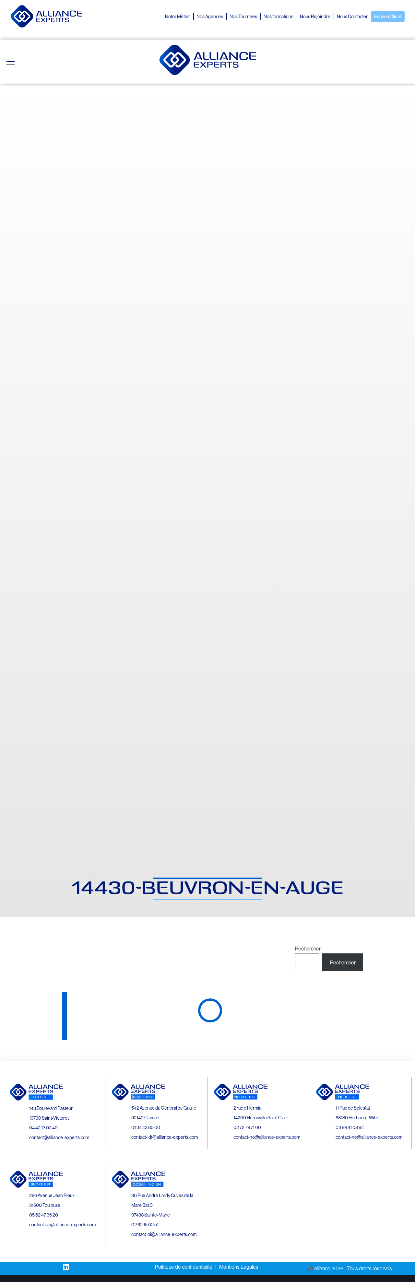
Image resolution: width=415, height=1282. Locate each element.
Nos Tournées (243, 16)
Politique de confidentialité (184, 1267)
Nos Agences (209, 16)
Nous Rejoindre (315, 16)
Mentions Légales (238, 1267)
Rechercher (308, 948)
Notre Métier (177, 16)
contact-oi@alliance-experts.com (163, 1234)
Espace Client (387, 16)
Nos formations (278, 16)
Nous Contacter (352, 16)
